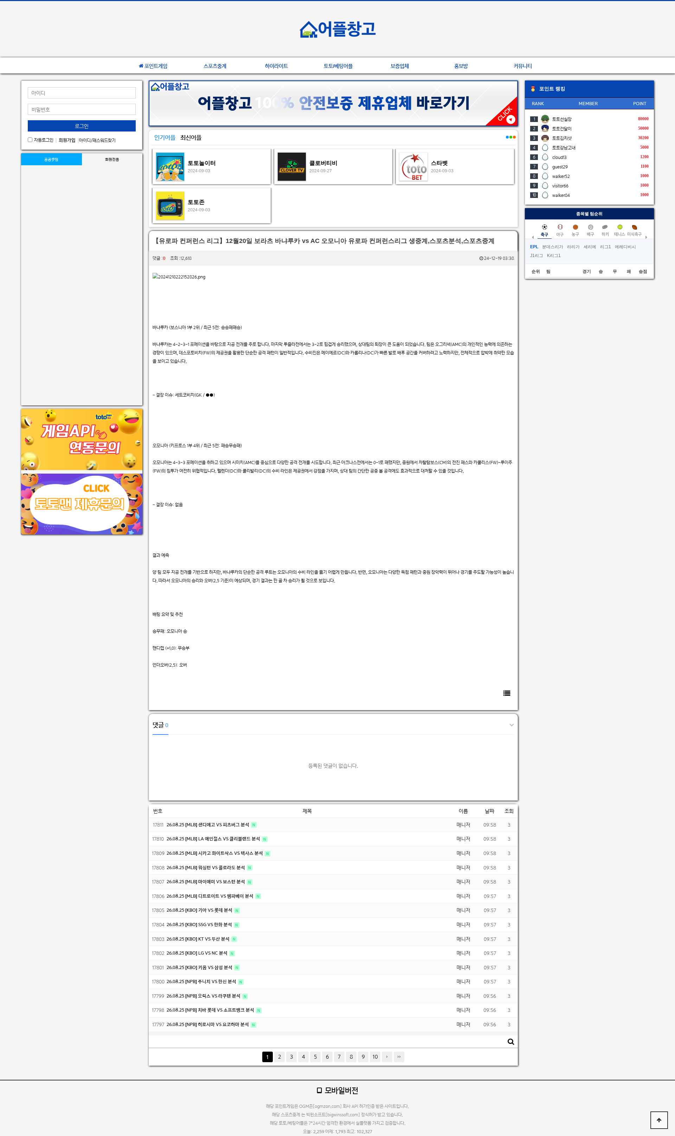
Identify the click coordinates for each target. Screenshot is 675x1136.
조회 (509, 811)
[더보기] (507, 141)
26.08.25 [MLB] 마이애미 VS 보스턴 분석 (206, 882)
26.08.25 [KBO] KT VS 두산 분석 (199, 939)
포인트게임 (155, 66)
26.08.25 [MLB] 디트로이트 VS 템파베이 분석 (211, 896)
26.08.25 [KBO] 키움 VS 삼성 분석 (200, 967)
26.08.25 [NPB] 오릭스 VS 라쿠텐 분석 (204, 996)
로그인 (82, 126)
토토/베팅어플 (338, 66)
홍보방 (461, 66)
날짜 (489, 811)
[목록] (507, 693)
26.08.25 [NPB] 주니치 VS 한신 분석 (202, 981)
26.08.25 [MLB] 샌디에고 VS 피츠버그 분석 (208, 825)
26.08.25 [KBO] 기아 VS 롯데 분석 (200, 910)
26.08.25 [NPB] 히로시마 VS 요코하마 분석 (208, 1024)
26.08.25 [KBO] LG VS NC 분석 (198, 953)
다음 (387, 1057)
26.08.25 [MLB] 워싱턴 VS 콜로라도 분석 (206, 868)
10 (375, 1056)
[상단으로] (659, 1120)
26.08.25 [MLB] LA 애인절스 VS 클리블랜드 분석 (214, 839)
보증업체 (400, 66)
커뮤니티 (523, 66)
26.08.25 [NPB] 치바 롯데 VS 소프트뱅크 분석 (211, 1010)
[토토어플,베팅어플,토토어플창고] (337, 29)
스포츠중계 (215, 66)
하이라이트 (276, 66)
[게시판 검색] (511, 1041)
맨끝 (399, 1057)
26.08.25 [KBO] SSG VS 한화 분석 (200, 925)
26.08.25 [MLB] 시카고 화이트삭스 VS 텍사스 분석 (215, 853)
